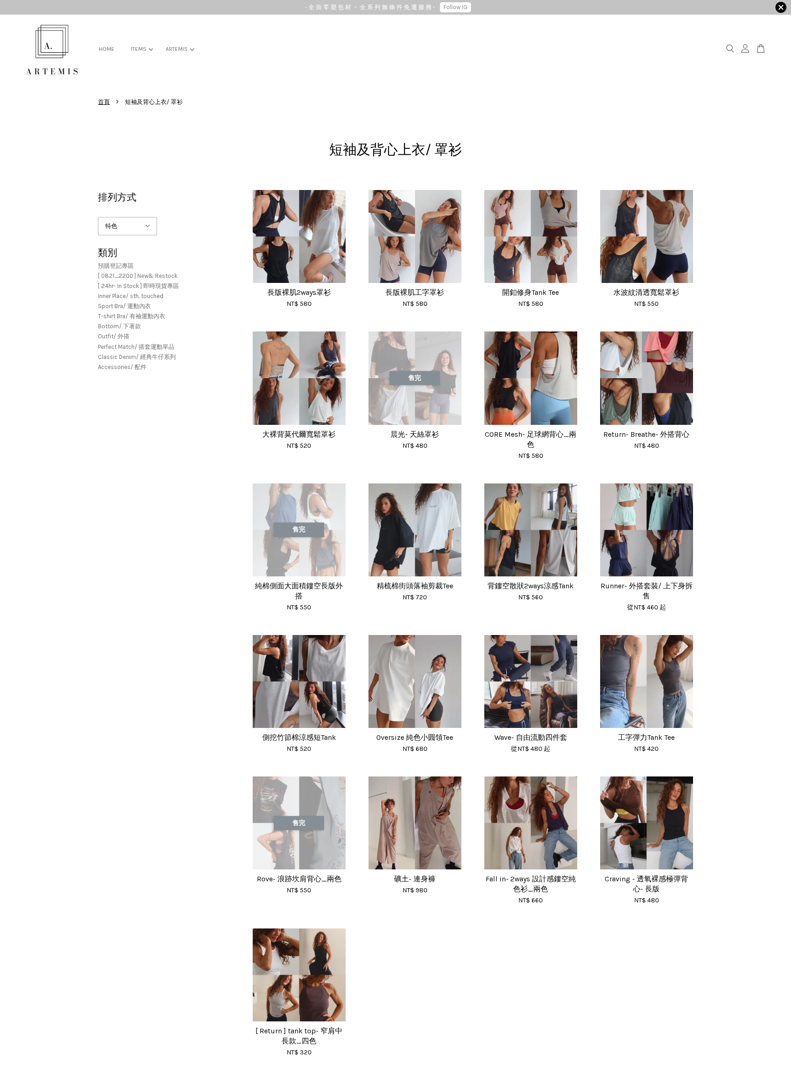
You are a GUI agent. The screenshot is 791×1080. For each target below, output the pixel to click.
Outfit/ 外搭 (114, 336)
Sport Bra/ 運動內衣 (124, 306)
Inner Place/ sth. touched (130, 296)
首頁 (104, 101)
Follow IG (455, 7)
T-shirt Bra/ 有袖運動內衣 (131, 316)
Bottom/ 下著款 (119, 326)
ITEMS (138, 49)
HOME (106, 49)
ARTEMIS (177, 49)
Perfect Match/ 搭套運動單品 (136, 346)
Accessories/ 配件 (122, 367)
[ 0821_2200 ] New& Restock (138, 275)
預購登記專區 (116, 265)
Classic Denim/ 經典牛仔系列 (137, 356)
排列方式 (117, 197)
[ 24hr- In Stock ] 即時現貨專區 (138, 285)
